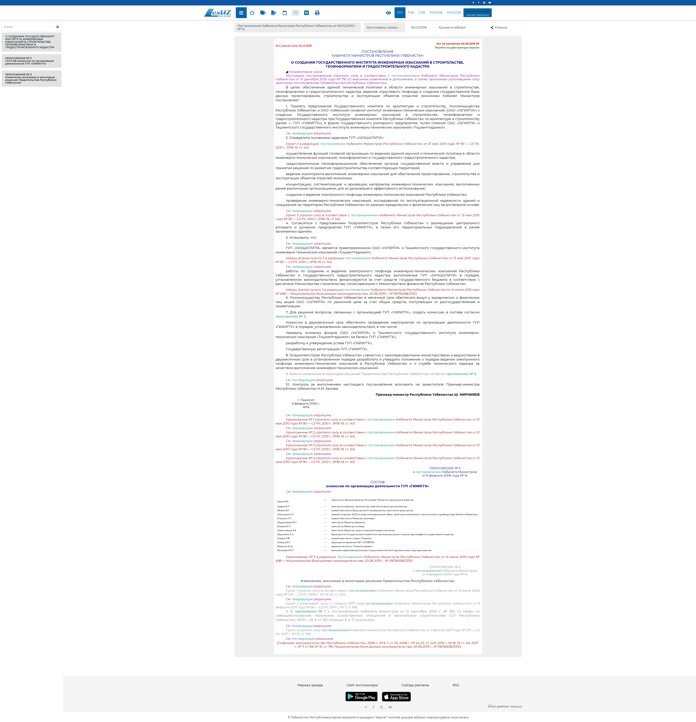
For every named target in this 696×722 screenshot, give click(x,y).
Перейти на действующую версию (457, 47)
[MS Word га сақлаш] (306, 12)
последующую (303, 380)
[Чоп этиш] (317, 12)
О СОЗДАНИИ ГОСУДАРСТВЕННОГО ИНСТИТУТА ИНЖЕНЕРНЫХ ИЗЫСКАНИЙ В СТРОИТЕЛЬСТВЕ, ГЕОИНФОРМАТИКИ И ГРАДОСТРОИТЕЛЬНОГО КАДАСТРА (29, 42)
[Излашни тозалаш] (57, 27)
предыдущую (302, 133)
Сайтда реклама (415, 685)
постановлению (429, 472)
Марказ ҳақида (310, 685)
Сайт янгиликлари (362, 685)
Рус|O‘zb (454, 12)
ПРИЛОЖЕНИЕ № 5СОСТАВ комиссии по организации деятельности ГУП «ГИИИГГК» (29, 61)
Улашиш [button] (501, 27)
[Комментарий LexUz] (273, 12)
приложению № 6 (461, 374)
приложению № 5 (291, 316)
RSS (456, 685)
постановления (332, 144)
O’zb (421, 12)
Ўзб (411, 12)
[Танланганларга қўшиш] (252, 12)
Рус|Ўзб (436, 12)
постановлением (406, 75)
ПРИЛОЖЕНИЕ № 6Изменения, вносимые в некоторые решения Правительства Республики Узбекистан (31, 78)
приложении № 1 (310, 611)
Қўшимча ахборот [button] (452, 27)
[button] (31, 41)
